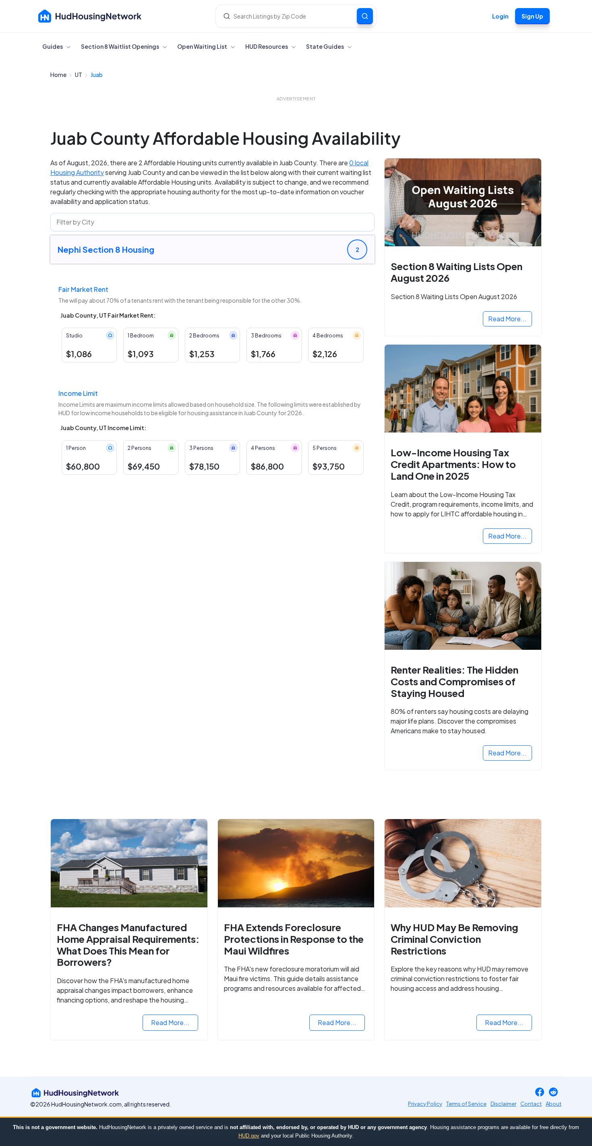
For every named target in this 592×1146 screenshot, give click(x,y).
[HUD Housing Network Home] (90, 16)
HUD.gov (248, 1136)
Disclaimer (503, 1103)
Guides (53, 46)
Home (58, 74)
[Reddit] (553, 1092)
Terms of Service (466, 1103)
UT (79, 74)
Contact (531, 1103)
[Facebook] (539, 1092)
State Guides (325, 46)
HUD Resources (267, 46)
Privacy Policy (425, 1103)
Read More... (507, 318)
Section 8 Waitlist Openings (120, 46)
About (553, 1103)
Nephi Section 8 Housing (106, 249)
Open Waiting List (202, 46)
